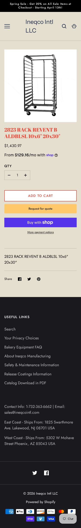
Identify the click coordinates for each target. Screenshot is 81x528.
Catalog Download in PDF (25, 383)
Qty (8, 165)
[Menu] (7, 26)
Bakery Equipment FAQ (23, 347)
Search (10, 329)
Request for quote (40, 208)
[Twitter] (35, 473)
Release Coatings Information (27, 374)
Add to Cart (40, 195)
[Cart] (74, 26)
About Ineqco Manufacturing (27, 356)
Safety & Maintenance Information (31, 365)
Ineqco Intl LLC (39, 26)
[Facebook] (46, 473)
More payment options (40, 232)
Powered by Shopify (40, 501)
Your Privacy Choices (21, 338)
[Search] (64, 26)
